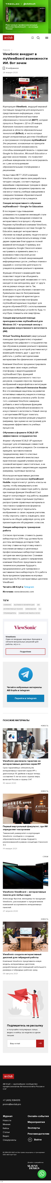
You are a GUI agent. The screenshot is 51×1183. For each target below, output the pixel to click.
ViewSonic (7, 605)
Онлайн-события (38, 1116)
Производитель (10, 613)
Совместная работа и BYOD (29, 613)
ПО (40, 609)
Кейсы (6, 1128)
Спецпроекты (9, 1140)
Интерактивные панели (13, 609)
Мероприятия (36, 1122)
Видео (6, 1136)
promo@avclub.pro (12, 1104)
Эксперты (34, 1127)
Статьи (6, 1132)
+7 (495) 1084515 (11, 1100)
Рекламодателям (38, 1133)
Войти (38, 1139)
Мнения (6, 1124)
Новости (7, 1120)
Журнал (7, 1116)
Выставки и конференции (24, 605)
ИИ (38, 605)
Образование (31, 609)
